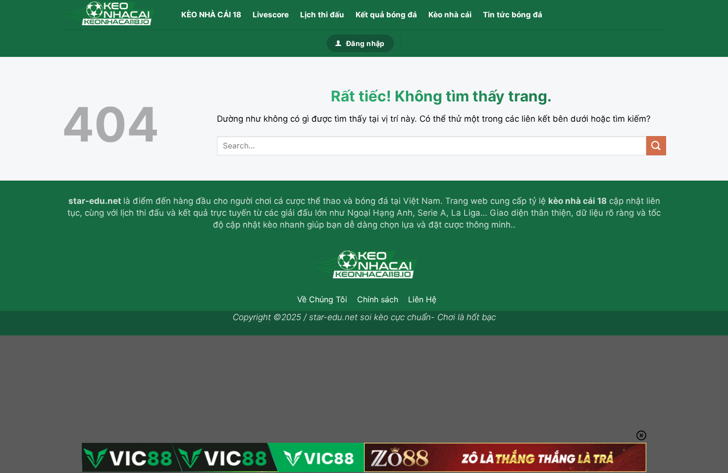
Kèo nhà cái (449, 14)
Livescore (271, 14)
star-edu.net (94, 201)
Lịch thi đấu (322, 14)
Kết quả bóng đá (386, 14)
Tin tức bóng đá (512, 14)
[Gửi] (656, 145)
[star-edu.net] (111, 15)
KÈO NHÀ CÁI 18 (211, 14)
